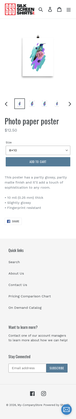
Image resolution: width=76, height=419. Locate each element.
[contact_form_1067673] (66, 409)
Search (14, 262)
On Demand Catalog (25, 308)
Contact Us (17, 285)
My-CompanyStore (30, 405)
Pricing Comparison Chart (29, 296)
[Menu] (68, 9)
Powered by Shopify (56, 405)
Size (9, 142)
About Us (16, 273)
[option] (19, 103)
